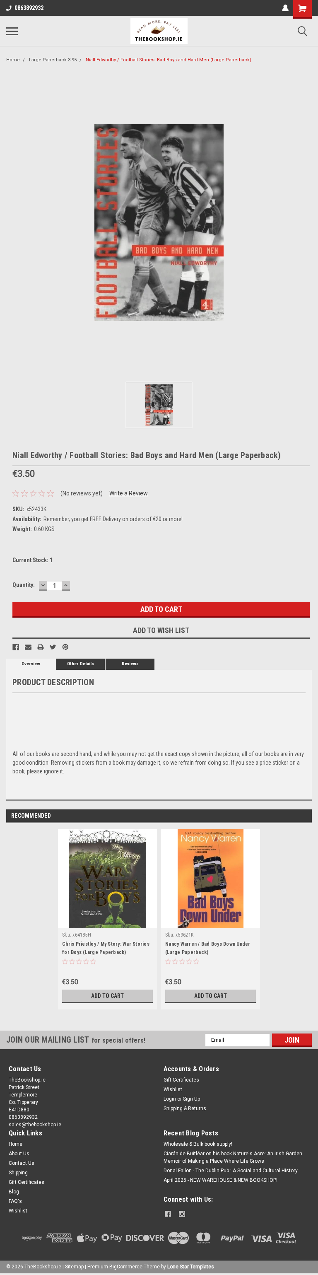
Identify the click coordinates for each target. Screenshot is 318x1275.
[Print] (40, 647)
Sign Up (191, 1099)
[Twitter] (53, 647)
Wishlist (173, 1089)
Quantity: (23, 585)
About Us (19, 1154)
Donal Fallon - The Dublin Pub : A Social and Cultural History (231, 1171)
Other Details (80, 663)
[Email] (28, 647)
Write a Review (128, 493)
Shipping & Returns (185, 1108)
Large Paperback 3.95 (53, 60)
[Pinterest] (65, 647)
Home (13, 60)
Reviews (130, 663)
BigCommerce (125, 1267)
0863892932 (28, 8)
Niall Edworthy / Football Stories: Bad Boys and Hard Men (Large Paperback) (168, 60)
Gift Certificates (181, 1080)
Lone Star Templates (190, 1267)
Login (170, 1099)
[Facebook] (15, 647)
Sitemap (74, 1267)
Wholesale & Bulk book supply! (198, 1144)
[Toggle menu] (12, 31)
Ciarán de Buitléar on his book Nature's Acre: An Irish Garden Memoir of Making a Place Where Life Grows (233, 1157)
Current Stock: (32, 560)
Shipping (18, 1173)
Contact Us (21, 1163)
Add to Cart (107, 995)
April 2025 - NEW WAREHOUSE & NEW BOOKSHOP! (220, 1180)
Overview (31, 663)
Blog (14, 1192)
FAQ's (15, 1201)
